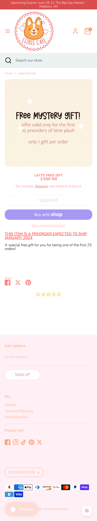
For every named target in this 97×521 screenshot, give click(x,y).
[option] (48, 123)
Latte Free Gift (27, 73)
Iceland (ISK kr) (21, 472)
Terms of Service (19, 411)
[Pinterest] (31, 442)
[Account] (75, 28)
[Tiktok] (23, 442)
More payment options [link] (48, 225)
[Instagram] (15, 442)
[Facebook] (7, 442)
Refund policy (16, 417)
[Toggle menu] (7, 31)
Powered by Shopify (56, 509)
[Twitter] (39, 442)
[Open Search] (8, 60)
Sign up (22, 374)
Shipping (41, 186)
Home (8, 73)
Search (10, 405)
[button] (48, 294)
